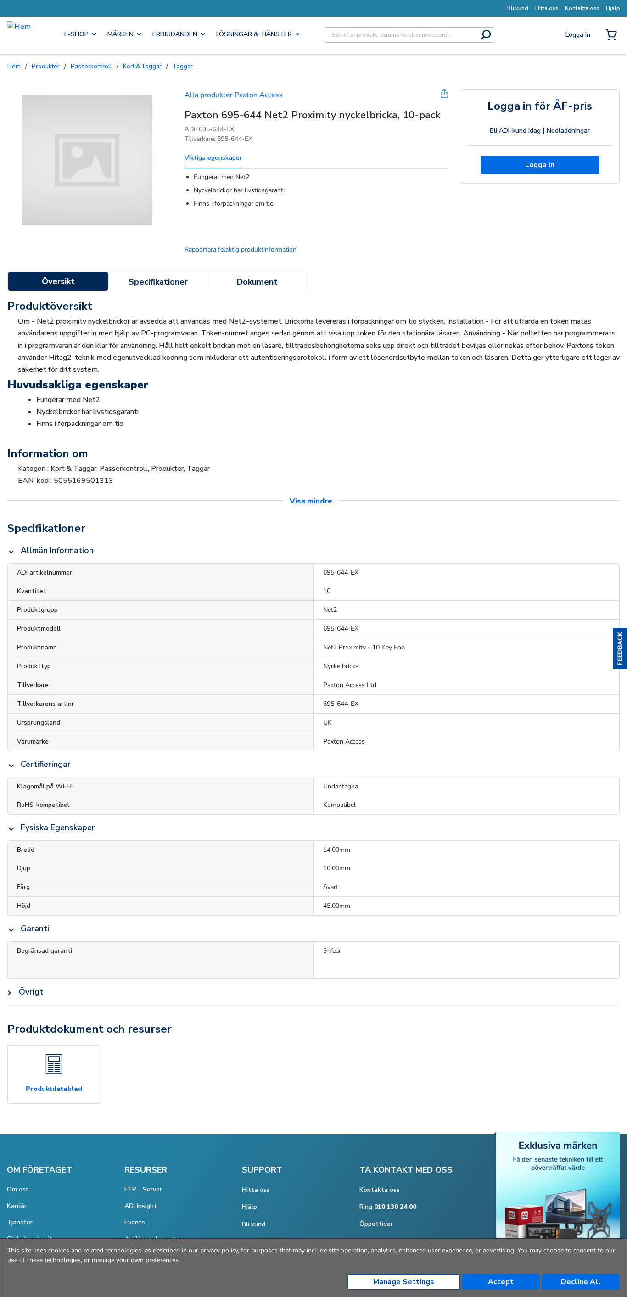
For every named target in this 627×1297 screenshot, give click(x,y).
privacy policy (219, 1250)
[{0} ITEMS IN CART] (613, 35)
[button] (620, 648)
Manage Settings (403, 1282)
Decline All (581, 1282)
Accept (501, 1282)
